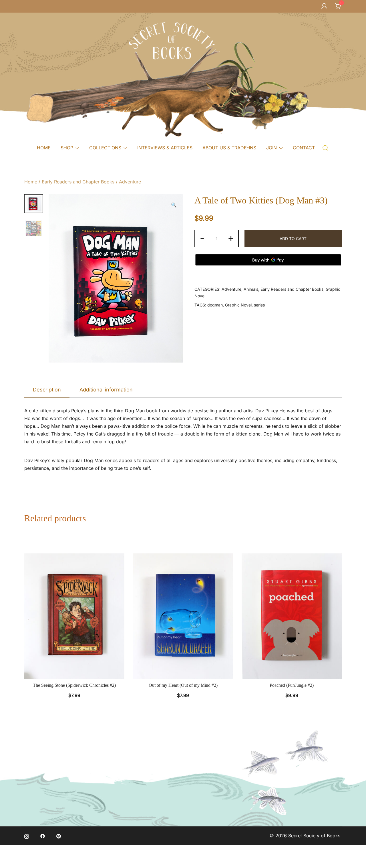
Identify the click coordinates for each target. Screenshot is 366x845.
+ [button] (231, 238)
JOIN (271, 148)
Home (30, 182)
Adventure (130, 182)
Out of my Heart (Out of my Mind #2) (183, 685)
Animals (251, 289)
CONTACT (304, 148)
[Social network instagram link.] (26, 835)
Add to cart (293, 238)
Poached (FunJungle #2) (292, 685)
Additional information (106, 390)
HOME (44, 148)
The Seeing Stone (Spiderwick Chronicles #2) (74, 685)
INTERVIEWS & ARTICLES (164, 148)
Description (47, 390)
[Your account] (324, 6)
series (259, 304)
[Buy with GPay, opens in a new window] (268, 260)
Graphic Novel (238, 304)
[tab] (46, 390)
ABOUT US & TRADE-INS (229, 148)
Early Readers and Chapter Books (78, 182)
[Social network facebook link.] (42, 835)
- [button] (202, 238)
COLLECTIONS (105, 148)
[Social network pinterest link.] (58, 835)
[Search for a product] (325, 147)
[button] (174, 205)
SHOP (67, 148)
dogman (215, 304)
